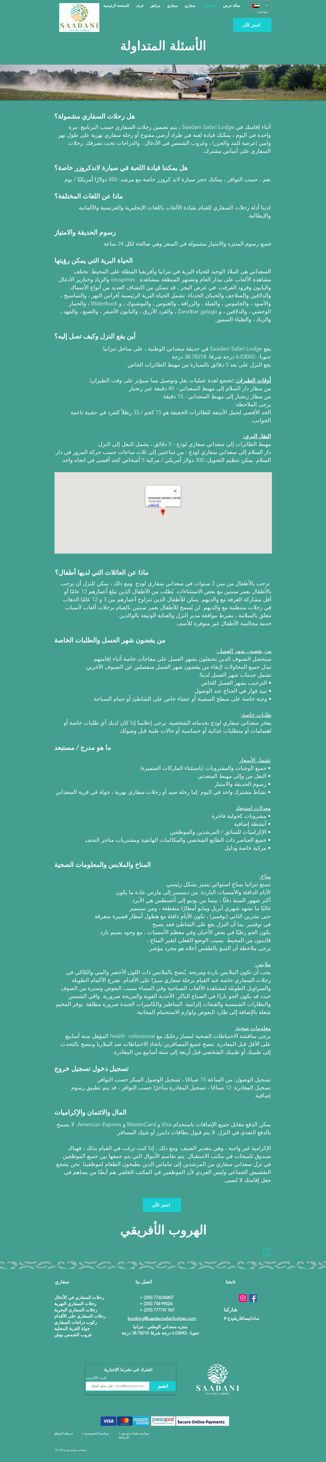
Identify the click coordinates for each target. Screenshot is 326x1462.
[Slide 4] (165, 94)
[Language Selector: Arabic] (259, 5)
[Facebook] (253, 1298)
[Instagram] (243, 1298)
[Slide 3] (161, 94)
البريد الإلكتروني (95, 1377)
